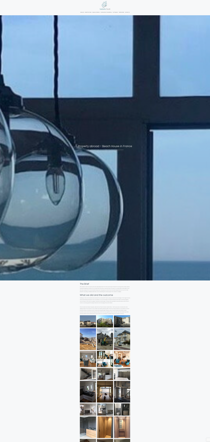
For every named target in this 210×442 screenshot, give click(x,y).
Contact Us (127, 12)
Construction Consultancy (106, 12)
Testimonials (121, 12)
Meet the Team (88, 12)
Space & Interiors (96, 12)
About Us (82, 12)
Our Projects (115, 12)
